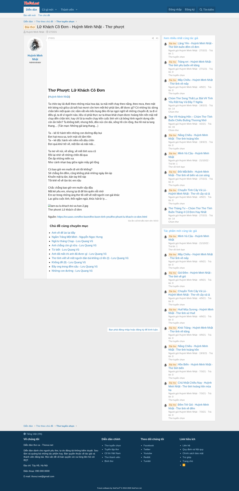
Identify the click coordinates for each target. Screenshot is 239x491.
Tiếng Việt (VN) (34, 434)
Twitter (147, 449)
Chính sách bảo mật (193, 453)
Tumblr (147, 461)
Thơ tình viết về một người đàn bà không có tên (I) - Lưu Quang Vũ (90, 258)
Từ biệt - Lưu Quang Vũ (65, 249)
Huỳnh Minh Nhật (35, 32)
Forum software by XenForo (119, 488)
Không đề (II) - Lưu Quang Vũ (69, 262)
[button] (56, 10)
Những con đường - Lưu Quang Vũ (72, 270)
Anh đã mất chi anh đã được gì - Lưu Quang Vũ (79, 253)
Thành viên (67, 9)
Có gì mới (47, 9)
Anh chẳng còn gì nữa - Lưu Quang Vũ (74, 245)
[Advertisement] (103, 63)
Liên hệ (186, 445)
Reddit (147, 457)
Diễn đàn (31, 9)
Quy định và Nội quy (193, 449)
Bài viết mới (30, 15)
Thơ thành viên (112, 457)
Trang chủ (188, 461)
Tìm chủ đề (44, 15)
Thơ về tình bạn (176, 166)
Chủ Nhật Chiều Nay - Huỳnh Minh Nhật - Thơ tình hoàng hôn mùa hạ (190, 386)
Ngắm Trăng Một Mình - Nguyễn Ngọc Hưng (77, 237)
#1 (157, 38)
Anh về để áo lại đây (63, 232)
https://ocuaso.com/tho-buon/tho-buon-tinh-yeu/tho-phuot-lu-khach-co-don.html (102, 216)
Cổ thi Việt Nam (113, 453)
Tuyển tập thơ (112, 449)
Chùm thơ (173, 111)
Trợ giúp (187, 457)
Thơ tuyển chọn (176, 56)
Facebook (149, 445)
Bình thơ (109, 461)
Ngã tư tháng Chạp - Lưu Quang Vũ (72, 241)
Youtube (148, 453)
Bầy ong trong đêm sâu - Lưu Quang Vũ (75, 266)
